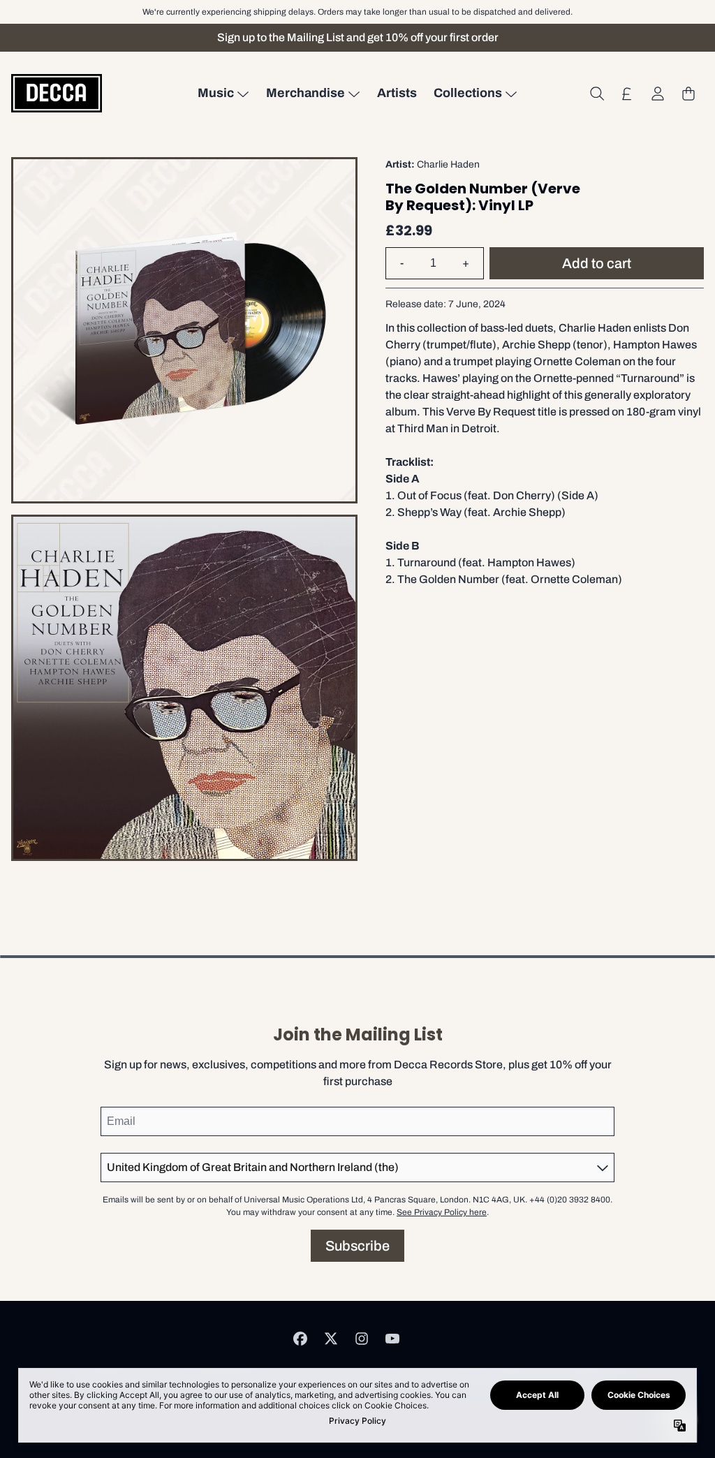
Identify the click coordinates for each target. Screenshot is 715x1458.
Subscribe (357, 1245)
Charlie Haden (448, 164)
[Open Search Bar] (596, 93)
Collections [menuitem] (468, 93)
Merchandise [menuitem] (305, 93)
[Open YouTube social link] (392, 1338)
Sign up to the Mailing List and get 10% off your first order (358, 37)
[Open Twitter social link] (331, 1338)
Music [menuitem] (216, 93)
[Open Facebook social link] (300, 1338)
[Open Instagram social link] (361, 1338)
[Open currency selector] (627, 93)
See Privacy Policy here (442, 1212)
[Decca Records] (56, 93)
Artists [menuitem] (397, 93)
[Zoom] (184, 330)
